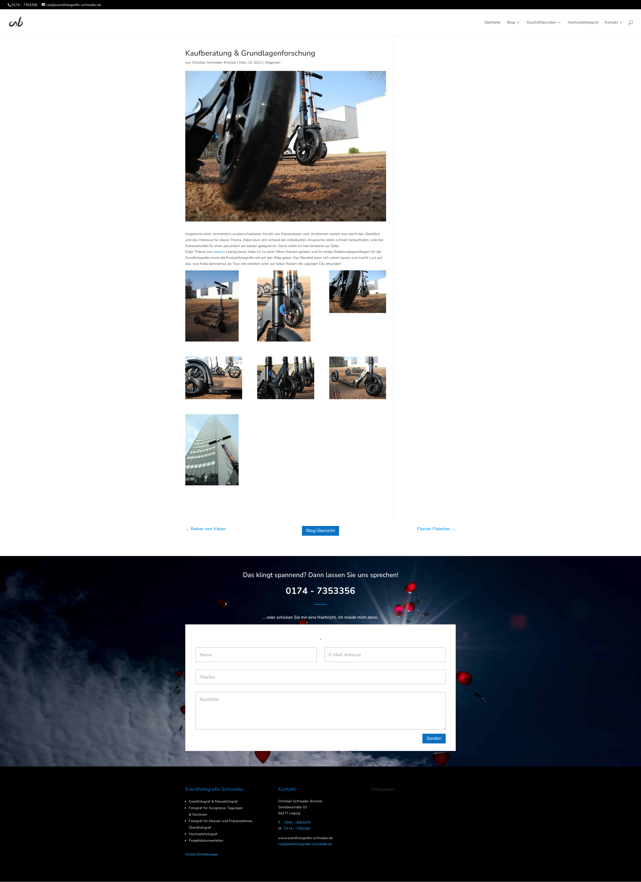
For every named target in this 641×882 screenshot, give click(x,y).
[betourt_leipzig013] (357, 378)
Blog (511, 23)
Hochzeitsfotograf (583, 23)
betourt (219, 251)
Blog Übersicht (320, 530)
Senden (434, 738)
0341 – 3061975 (297, 822)
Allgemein (272, 62)
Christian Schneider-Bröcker (214, 62)
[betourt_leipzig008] (213, 378)
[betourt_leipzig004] (285, 306)
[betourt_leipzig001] (213, 306)
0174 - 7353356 (320, 591)
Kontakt (611, 23)
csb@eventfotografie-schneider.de (305, 844)
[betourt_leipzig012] (285, 378)
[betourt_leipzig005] (357, 291)
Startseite (492, 23)
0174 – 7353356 (24, 5)
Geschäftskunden (541, 23)
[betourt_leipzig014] (213, 449)
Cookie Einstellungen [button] (201, 854)
